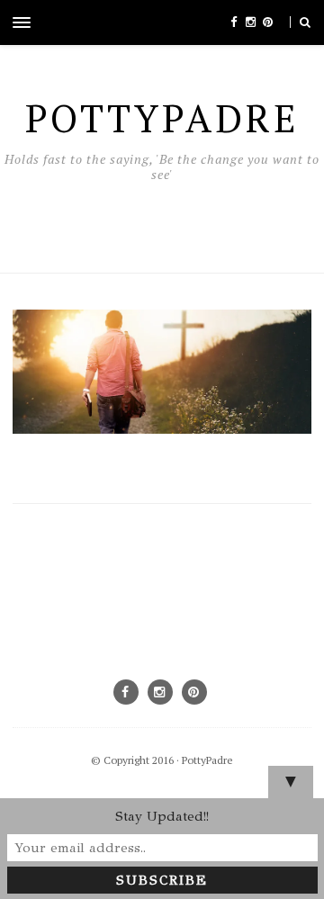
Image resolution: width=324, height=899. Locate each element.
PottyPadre (207, 760)
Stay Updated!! (162, 816)
